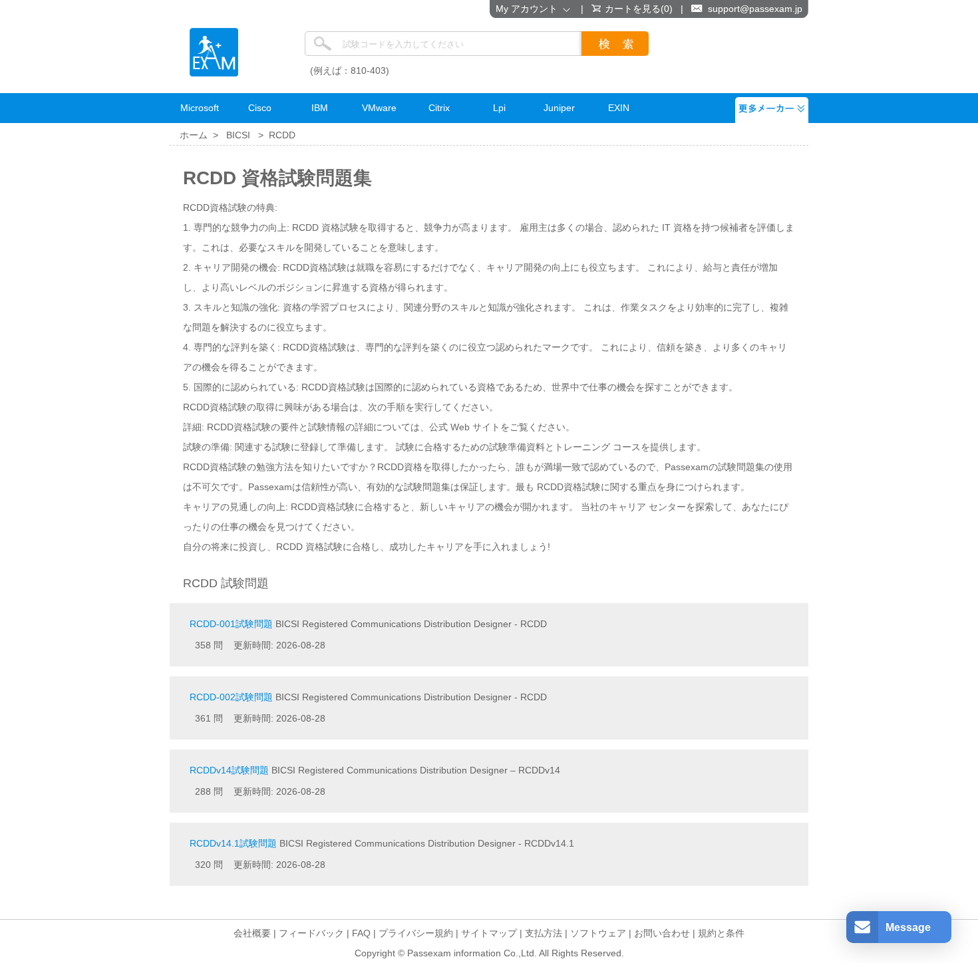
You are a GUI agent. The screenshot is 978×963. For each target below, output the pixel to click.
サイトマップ (489, 933)
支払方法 (543, 933)
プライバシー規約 (416, 933)
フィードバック (311, 933)
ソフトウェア (598, 933)
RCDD (282, 135)
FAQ (361, 933)
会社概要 (252, 933)
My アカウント (529, 8)
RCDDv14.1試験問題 (233, 843)
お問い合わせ (662, 933)
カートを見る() (639, 8)
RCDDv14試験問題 (229, 770)
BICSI (238, 135)
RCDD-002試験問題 (231, 697)
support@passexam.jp (755, 8)
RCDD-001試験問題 (231, 624)
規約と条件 (721, 933)
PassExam (214, 52)
